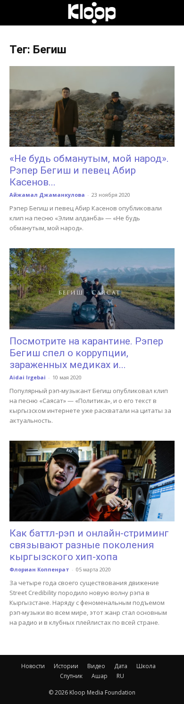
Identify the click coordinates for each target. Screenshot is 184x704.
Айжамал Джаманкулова (47, 194)
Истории (66, 666)
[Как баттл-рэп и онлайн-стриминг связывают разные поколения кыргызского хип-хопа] (92, 481)
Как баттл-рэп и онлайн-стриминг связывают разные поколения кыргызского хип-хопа (89, 545)
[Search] (171, 12)
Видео (96, 666)
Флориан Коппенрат (39, 569)
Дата (120, 666)
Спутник (71, 676)
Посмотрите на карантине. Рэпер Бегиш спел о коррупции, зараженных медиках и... (86, 352)
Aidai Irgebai (27, 377)
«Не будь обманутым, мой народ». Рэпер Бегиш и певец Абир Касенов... (89, 170)
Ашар (100, 676)
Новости (33, 666)
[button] (16, 12)
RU (120, 676)
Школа (146, 666)
